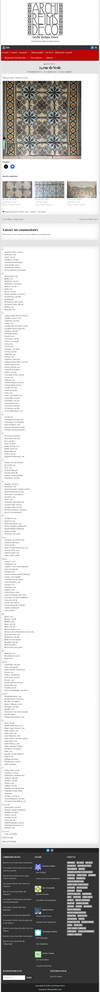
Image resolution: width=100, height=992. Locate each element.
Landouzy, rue (10, 564)
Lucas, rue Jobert (11, 603)
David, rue (8, 417)
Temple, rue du (10, 781)
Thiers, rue (9, 783)
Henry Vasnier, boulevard (15, 526)
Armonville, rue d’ (11, 265)
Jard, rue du (9, 545)
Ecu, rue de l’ (9, 441)
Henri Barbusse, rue (12, 524)
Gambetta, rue (10, 487)
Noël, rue (8, 658)
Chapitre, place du (12, 359)
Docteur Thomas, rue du (14, 427)
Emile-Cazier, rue (11, 446)
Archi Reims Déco (45, 37)
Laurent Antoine (82, 903)
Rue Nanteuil (24, 915)
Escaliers (71, 891)
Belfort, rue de (10, 286)
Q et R (4, 694)
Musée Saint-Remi (43, 916)
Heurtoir (71, 903)
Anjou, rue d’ (9, 257)
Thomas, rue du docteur (14, 788)
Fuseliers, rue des (12, 478)
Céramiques (81, 878)
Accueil (5, 52)
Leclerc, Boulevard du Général (17, 574)
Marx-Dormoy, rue (12, 634)
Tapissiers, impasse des (14, 775)
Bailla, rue (8, 279)
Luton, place (9, 610)
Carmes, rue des (11, 331)
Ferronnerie (87, 894)
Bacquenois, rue (11, 276)
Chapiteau (71, 875)
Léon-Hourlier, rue (12, 582)
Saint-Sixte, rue (10, 741)
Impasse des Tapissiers (46, 922)
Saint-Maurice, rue (12, 736)
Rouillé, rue (9, 709)
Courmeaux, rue (11, 403)
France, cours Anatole (13, 475)
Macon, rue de (10, 619)
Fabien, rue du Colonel (13, 462)
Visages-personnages (86, 931)
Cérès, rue (8, 346)
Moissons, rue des (12, 637)
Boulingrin (8, 299)
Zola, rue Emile (10, 834)
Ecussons (71, 887)
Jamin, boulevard (11, 542)
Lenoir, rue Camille (12, 577)
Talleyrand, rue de (12, 770)
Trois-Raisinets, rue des (14, 799)
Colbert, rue (9, 380)
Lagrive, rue (9, 561)
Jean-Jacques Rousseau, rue (16, 548)
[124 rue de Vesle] (81, 189)
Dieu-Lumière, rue (12, 425)
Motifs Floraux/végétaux (77, 912)
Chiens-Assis (81, 875)
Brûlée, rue (9, 307)
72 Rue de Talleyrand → (89, 219)
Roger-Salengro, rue (13, 704)
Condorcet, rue (10, 388)
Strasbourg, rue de (12, 762)
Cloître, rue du (10, 372)
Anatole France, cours (13, 252)
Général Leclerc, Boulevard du (17, 489)
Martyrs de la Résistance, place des (19, 632)
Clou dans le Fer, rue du (14, 375)
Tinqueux (8, 793)
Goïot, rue (8, 499)
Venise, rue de (10, 815)
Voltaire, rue (9, 828)
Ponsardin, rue (10, 685)
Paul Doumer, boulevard (14, 670)
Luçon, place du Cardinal (14, 605)
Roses (70, 925)
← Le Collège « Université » (12, 219)
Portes (81, 919)
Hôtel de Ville (10, 531)
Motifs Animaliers (74, 909)
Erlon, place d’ (10, 451)
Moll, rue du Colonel (12, 640)
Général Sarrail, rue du (13, 492)
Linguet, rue (9, 590)
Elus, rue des (9, 444)
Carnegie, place (10, 334)
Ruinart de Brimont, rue (14, 717)
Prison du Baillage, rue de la (16, 690)
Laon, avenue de (11, 569)
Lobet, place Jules (12, 592)
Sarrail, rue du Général (13, 754)
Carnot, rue (9, 336)
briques (82, 869)
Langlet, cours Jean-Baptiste (16, 567)
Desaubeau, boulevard (13, 420)
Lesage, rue (9, 585)
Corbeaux (71, 878)
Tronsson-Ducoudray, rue (15, 801)
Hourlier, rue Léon (12, 534)
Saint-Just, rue (10, 733)
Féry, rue (8, 468)
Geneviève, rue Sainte (13, 494)
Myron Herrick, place (13, 647)
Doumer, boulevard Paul (14, 430)
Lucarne (79, 906)
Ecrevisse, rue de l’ (12, 438)
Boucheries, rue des (12, 297)
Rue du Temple (42, 894)
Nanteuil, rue (9, 653)
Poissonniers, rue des (13, 683)
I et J (4, 538)
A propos (23, 52)
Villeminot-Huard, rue (13, 825)
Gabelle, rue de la (11, 484)
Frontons (76, 897)
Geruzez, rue (9, 497)
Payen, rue (8, 672)
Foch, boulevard (11, 470)
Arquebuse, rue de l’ (12, 267)
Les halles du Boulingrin (46, 900)
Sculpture (78, 925)
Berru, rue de (10, 292)
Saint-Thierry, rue (11, 744)
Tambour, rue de (11, 773)
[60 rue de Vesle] (17, 189)
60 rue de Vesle (10, 199)
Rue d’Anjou (41, 872)
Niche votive (82, 915)
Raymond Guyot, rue (12, 696)
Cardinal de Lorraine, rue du (16, 326)
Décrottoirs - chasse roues (78, 884)
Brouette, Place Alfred (13, 304)
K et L (4, 559)
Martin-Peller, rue (12, 629)
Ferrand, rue (9, 465)
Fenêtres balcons (74, 894)
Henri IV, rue (9, 521)
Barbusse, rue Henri (12, 284)
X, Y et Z (5, 831)
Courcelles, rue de (12, 398)
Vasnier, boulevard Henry (15, 810)
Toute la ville (7, 838)
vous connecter (19, 234)
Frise (69, 897)
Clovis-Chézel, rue (12, 367)
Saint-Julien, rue (11, 731)
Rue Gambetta (42, 944)
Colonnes (92, 875)
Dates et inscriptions (75, 881)
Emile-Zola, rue (10, 449)
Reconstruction (74, 922)
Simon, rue (8, 757)
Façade (79, 891)
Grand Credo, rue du (12, 505)
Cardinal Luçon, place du (14, 329)
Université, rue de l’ (12, 807)
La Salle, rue (9, 572)
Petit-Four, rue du (11, 677)
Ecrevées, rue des (12, 436)
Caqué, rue (8, 323)
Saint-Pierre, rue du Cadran (15, 738)
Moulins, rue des (11, 642)
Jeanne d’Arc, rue (11, 550)
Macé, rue (8, 616)
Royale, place (9, 714)
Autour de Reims (9, 841)
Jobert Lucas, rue (11, 553)
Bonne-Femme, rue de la (14, 294)
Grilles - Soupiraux (82, 900)
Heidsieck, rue (10, 518)
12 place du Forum (43, 966)
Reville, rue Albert (12, 702)
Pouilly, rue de (10, 688)
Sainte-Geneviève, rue (13, 726)
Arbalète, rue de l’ (11, 260)
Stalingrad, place (11, 759)
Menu (8, 47)
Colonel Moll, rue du (12, 385)
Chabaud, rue (9, 354)
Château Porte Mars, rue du (15, 362)
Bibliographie (37, 52)
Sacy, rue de (9, 723)
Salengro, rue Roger (12, 749)
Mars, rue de (9, 627)
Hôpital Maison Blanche (14, 529)
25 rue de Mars (42, 960)
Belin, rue (8, 289)
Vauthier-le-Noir (11, 812)
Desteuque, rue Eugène (14, 422)
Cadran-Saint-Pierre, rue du (16, 316)
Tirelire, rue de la (11, 796)
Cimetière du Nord (12, 370)
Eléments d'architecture (15, 58)
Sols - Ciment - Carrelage (35, 212)
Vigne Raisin (72, 931)
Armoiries (71, 862)
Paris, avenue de (11, 667)
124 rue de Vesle (74, 199)
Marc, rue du (9, 624)
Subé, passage (10, 764)
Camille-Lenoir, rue (12, 318)
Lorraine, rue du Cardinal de (16, 597)
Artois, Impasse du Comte (15, 270)
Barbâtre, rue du (11, 281)
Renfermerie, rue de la (13, 699)
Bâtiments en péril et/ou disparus (80, 872)
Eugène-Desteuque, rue (14, 457)
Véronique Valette (35, 72)
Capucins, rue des (11, 321)
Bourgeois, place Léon (13, 302)
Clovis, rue (8, 377)
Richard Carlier (17, 212)
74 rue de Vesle (50, 67)
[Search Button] (96, 47)
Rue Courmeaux (25, 863)
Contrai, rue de (10, 390)
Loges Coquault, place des (15, 595)
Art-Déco (49, 52)
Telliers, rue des (11, 778)
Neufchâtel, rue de (12, 656)
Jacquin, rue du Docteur (14, 540)
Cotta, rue (8, 393)
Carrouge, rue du (11, 339)
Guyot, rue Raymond (12, 512)
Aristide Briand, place (13, 262)
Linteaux (71, 906)
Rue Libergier (42, 938)
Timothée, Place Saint (13, 791)
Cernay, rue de (10, 352)
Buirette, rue (9, 310)
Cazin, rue (8, 344)
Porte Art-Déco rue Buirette (48, 879)
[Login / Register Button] (92, 47)
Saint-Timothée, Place (13, 746)
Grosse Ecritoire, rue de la (15, 510)
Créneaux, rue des (12, 408)
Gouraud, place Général (14, 502)
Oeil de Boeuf (72, 919)
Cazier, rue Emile (11, 341)
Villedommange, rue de (14, 823)
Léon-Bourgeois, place (13, 579)
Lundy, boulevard (11, 608)
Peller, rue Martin (12, 675)
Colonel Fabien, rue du (13, 383)
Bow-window (72, 869)
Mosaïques (88, 906)
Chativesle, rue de (12, 365)
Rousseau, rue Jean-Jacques (16, 712)
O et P (4, 662)
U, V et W (6, 805)
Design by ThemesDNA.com (50, 989)
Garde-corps (87, 897)
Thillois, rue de (10, 786)
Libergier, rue (10, 587)
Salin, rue (8, 751)
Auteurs (49, 58)
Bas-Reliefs (72, 866)
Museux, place (10, 645)
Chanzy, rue (9, 357)
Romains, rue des (11, 707)
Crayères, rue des (12, 406)
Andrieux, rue (10, 255)
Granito (70, 900)
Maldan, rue (9, 622)
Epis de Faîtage (82, 887)
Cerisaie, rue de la (12, 349)
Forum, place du (11, 473)
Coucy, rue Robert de (13, 395)
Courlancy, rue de (11, 401)
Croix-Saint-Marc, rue (13, 411)
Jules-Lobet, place (12, 555)
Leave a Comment (66, 72)
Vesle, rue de (50, 64)
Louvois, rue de (10, 600)
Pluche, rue (9, 680)
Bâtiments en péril (63, 52)
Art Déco (89, 862)
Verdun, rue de (10, 818)
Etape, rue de (10, 454)
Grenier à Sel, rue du (13, 507)
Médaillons (72, 915)
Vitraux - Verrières (74, 934)
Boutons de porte (84, 866)
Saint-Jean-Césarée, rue (14, 728)
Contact (13, 52)
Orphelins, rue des (12, 665)
